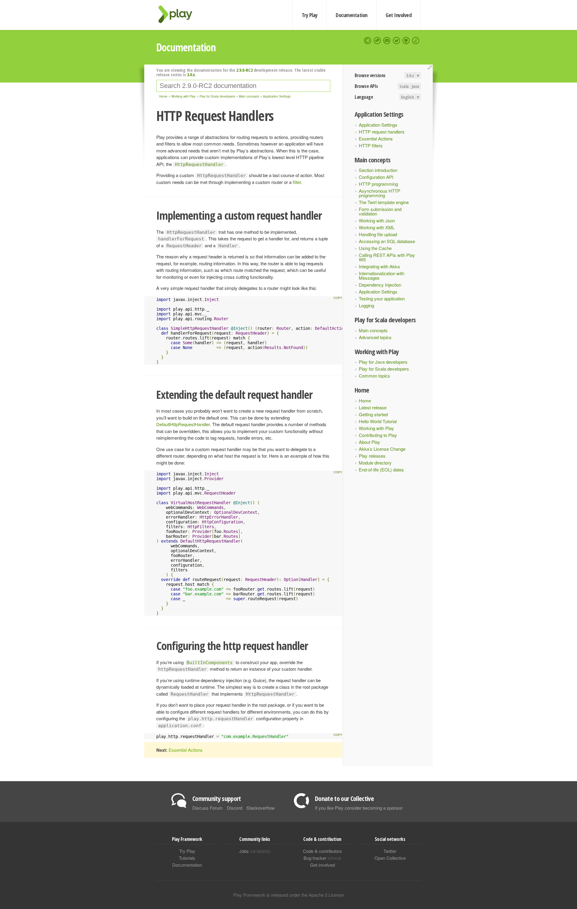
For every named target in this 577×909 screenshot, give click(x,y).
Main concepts (373, 330)
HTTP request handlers (382, 131)
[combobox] (243, 86)
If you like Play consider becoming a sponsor (359, 808)
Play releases (372, 456)
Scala (404, 86)
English (407, 97)
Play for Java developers (383, 362)
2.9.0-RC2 (244, 70)
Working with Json (377, 220)
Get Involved (398, 15)
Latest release (372, 407)
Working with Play (376, 428)
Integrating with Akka (379, 266)
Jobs (254, 851)
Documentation (351, 15)
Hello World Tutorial (378, 421)
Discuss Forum (207, 808)
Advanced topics (375, 337)
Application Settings (378, 125)
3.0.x (410, 75)
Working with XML (377, 227)
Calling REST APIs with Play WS (387, 257)
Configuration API (376, 177)
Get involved (322, 865)
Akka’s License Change (382, 449)
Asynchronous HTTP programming (379, 193)
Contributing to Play (378, 435)
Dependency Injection (380, 284)
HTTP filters (371, 145)
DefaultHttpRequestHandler (183, 424)
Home (365, 400)
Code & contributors (322, 851)
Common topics (374, 375)
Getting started (373, 414)
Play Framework (178, 14)
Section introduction (378, 170)
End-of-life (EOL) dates (381, 469)
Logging (366, 305)
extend (431, 67)
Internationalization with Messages (381, 275)
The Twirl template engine (384, 202)
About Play (369, 442)
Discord (234, 808)
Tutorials (187, 858)
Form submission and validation (380, 211)
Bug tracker (322, 858)
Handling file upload (378, 234)
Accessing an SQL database (387, 241)
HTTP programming (378, 184)
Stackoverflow (260, 808)
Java (415, 86)
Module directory (375, 462)
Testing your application (382, 298)
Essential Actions (376, 138)
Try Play (310, 15)
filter (297, 182)
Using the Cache (375, 248)
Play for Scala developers (384, 369)
